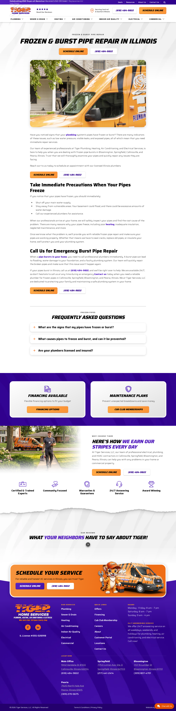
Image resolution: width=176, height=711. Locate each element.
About (98, 653)
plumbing (71, 135)
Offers (98, 630)
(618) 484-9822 (72, 175)
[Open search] (164, 2)
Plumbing (16, 19)
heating (110, 224)
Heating (58, 19)
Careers (99, 647)
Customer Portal (103, 659)
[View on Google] (18, 550)
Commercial (155, 19)
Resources (130, 2)
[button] (12, 558)
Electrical (134, 19)
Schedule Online (43, 175)
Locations (100, 664)
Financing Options (47, 409)
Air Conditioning (81, 19)
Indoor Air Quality (109, 19)
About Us (142, 2)
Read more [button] (21, 567)
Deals (120, 2)
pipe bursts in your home (53, 257)
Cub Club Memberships (128, 409)
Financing (100, 636)
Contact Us (154, 2)
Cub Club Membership (106, 641)
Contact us (100, 274)
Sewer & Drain (37, 19)
